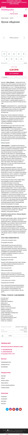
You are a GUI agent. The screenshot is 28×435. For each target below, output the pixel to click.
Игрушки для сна (5, 364)
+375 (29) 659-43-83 (7, 349)
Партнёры (3, 401)
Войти (7, 434)
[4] (15, 66)
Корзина (21, 434)
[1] (11, 66)
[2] (12, 66)
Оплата (3, 378)
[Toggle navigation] (26, 9)
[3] (14, 66)
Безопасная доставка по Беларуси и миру (12, 346)
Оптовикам (4, 396)
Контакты (3, 403)
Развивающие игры (6, 362)
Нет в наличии (14, 73)
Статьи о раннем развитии (8, 385)
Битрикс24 (21, 433)
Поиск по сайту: (14, 13)
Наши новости (4, 382)
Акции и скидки (5, 380)
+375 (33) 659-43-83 (7, 351)
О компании (4, 398)
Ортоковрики (4, 366)
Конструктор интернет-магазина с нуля (14, 431)
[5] (16, 66)
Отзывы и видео (5, 387)
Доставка (3, 375)
